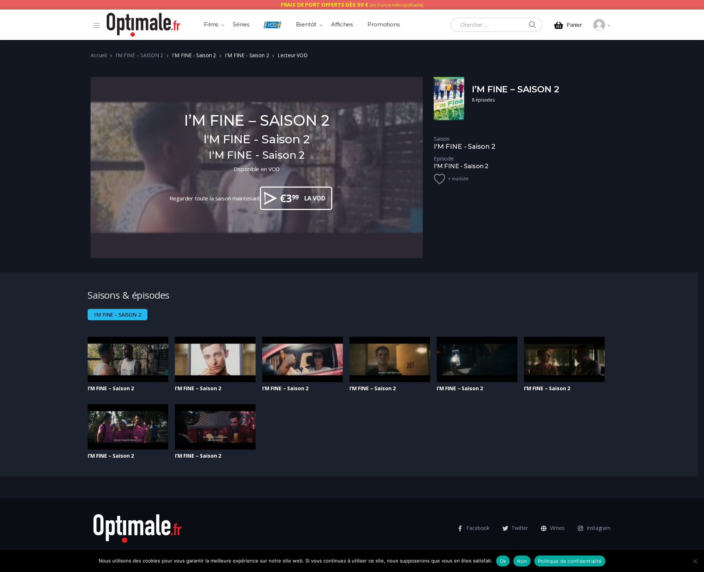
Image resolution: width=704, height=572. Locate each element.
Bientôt (306, 24)
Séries (241, 24)
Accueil (99, 55)
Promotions (383, 24)
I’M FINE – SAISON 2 (139, 55)
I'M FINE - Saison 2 (117, 314)
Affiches (342, 24)
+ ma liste (458, 178)
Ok (503, 561)
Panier (574, 24)
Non (522, 561)
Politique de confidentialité (570, 561)
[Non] (694, 561)
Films (211, 24)
